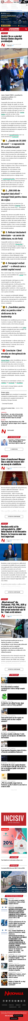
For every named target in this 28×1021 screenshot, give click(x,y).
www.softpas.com (18, 860)
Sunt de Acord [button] (14, 1018)
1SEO (8, 468)
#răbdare (3, 383)
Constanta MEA (5, 868)
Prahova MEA (21, 868)
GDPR (19, 1007)
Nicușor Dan (18, 244)
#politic (12, 179)
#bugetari (17, 205)
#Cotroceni (15, 136)
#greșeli (11, 135)
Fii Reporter (4, 1005)
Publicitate (11, 1005)
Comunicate (18, 1005)
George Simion (5, 360)
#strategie (11, 383)
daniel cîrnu (19, 408)
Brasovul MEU (13, 868)
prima (3, 409)
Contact (24, 1005)
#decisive (16, 135)
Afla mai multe (9, 1015)
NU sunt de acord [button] (18, 1015)
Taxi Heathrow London (7, 860)
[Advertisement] (14, 800)
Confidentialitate (12, 1007)
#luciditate (20, 383)
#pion (24, 327)
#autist (21, 275)
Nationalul (9, 45)
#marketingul (6, 179)
